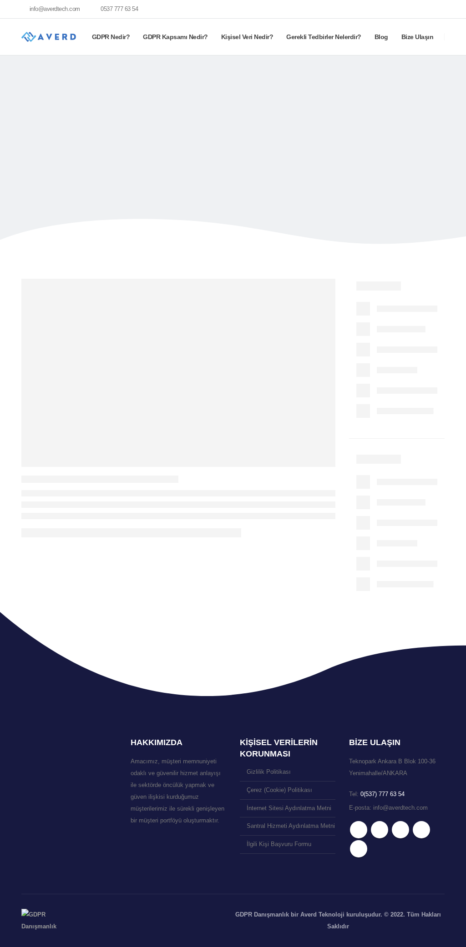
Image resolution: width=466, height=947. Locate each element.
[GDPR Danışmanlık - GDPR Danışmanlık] (39, 920)
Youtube (400, 829)
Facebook (358, 829)
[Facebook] (376, 9)
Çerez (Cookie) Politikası (279, 790)
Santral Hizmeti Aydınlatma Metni (291, 826)
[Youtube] (406, 9)
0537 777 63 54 (119, 9)
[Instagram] (422, 9)
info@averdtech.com (55, 9)
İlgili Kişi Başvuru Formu (279, 844)
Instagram (421, 829)
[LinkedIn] (437, 9)
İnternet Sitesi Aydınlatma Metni (289, 808)
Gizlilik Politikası (269, 772)
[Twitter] (391, 9)
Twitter (379, 829)
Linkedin (358, 848)
